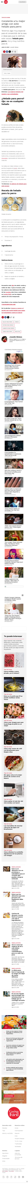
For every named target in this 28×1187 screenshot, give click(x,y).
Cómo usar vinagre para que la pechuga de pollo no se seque (13, 723)
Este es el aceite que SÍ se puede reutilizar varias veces (13, 697)
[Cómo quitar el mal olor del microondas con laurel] (14, 789)
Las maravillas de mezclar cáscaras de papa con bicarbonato (13, 827)
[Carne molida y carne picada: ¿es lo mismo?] (14, 659)
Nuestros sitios (19, 1125)
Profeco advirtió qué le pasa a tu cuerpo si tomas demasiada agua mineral (14, 1069)
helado (15, 168)
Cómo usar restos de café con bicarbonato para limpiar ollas (13, 750)
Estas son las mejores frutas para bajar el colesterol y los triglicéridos (14, 1032)
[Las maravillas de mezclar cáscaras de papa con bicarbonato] (14, 814)
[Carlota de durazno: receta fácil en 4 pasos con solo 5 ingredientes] (6, 915)
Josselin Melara (14, 47)
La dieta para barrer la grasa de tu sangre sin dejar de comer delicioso (18, 973)
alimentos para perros (8, 328)
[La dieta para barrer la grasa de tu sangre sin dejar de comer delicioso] (6, 970)
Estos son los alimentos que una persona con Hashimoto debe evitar (18, 897)
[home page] (6, 2)
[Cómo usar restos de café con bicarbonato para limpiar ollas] (14, 737)
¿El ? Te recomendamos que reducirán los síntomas (15, 1061)
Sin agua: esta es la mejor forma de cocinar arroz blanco (13, 776)
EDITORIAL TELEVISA (8, 1171)
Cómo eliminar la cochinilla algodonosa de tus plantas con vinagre (13, 853)
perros (17, 321)
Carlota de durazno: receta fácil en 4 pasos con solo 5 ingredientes (17, 917)
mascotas (17, 331)
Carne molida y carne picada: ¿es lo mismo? (11, 672)
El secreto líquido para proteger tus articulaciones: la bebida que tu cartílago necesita (18, 997)
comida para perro (7, 331)
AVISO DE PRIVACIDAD (19, 1100)
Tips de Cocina (6, 17)
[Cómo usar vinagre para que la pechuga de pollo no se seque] (14, 710)
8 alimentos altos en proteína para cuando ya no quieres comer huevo (14, 1053)
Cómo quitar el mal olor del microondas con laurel (13, 802)
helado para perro (7, 321)
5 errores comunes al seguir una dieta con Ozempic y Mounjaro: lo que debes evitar (15, 1046)
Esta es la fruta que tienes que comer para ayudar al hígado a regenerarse (15, 1039)
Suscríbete (22, 2)
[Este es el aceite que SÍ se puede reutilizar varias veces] (14, 684)
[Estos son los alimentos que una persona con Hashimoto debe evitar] (6, 894)
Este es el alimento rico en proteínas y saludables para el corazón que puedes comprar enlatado (18, 874)
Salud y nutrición (16, 867)
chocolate (4, 158)
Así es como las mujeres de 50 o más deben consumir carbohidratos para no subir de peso (17, 950)
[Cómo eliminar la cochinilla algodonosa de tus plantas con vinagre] (14, 840)
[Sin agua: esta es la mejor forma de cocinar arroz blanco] (14, 763)
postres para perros (8, 325)
